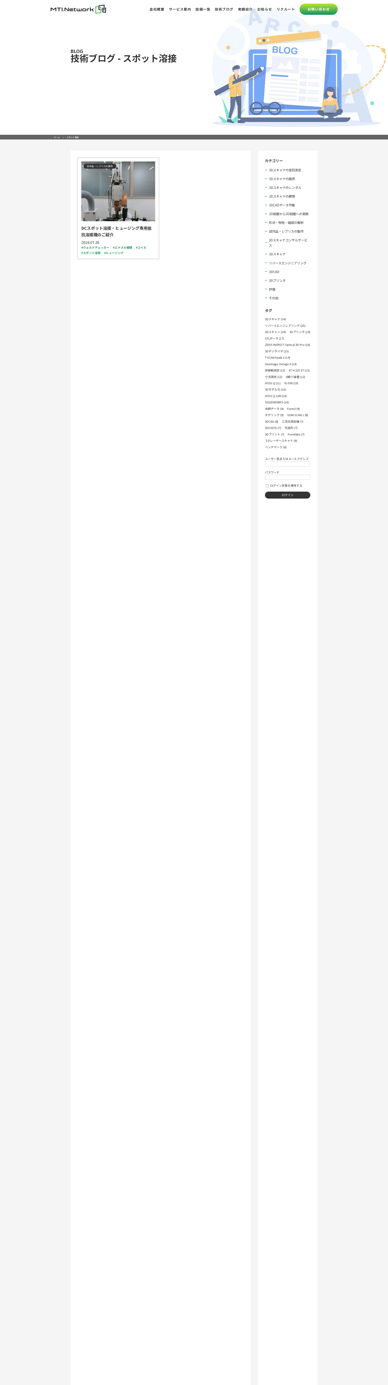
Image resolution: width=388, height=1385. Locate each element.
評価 (272, 289)
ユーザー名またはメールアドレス (287, 459)
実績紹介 (245, 9)
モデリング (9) (274, 415)
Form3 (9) (293, 408)
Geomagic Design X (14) (281, 364)
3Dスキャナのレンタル (285, 187)
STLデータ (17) (274, 338)
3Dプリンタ (277, 280)
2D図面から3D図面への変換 (289, 213)
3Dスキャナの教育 (282, 196)
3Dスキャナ (277, 254)
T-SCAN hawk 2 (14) (277, 357)
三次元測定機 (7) (292, 421)
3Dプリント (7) (274, 434)
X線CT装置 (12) (295, 377)
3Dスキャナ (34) (275, 319)
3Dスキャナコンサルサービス (288, 242)
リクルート (286, 9)
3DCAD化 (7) (273, 428)
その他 (273, 298)
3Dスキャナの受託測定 (285, 170)
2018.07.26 (90, 242)
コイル (142, 247)
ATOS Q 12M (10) (276, 396)
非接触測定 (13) (275, 370)
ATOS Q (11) (273, 383)
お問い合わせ (319, 9)
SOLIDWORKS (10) (277, 402)
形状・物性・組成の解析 (286, 222)
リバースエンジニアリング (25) (285, 325)
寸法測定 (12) (273, 377)
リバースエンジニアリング (287, 263)
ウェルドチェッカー (96, 247)
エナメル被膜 (123, 247)
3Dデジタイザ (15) (277, 351)
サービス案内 (180, 9)
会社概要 (157, 9)
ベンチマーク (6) (276, 447)
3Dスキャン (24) (275, 332)
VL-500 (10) (291, 383)
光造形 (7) (291, 428)
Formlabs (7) (296, 434)
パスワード (272, 472)
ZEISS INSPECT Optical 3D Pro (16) (287, 344)
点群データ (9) (274, 408)
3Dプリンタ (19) (299, 332)
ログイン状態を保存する (285, 485)
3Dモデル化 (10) (275, 389)
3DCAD (274, 271)
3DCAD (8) (271, 421)
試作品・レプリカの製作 (286, 231)
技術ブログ (224, 9)
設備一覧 (203, 9)
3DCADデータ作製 (282, 205)
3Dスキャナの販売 (282, 178)
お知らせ (264, 9)
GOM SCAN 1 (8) (297, 415)
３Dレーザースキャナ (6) (281, 440)
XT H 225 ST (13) (299, 370)
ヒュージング (114, 253)
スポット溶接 (92, 253)
